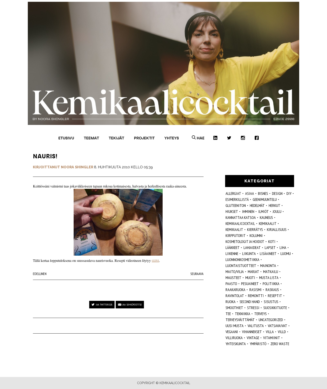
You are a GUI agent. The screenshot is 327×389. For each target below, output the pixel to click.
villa (270, 331)
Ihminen (248, 211)
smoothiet (234, 307)
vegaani (232, 331)
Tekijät (116, 138)
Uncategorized (271, 319)
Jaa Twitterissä (104, 304)
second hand (250, 301)
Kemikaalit (268, 223)
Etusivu (66, 138)
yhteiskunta (236, 343)
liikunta (249, 253)
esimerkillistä (237, 199)
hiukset (232, 211)
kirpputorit (236, 235)
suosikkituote (275, 307)
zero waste (279, 343)
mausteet (233, 277)
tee (228, 313)
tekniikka (242, 313)
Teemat (91, 138)
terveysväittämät (240, 319)
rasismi (255, 289)
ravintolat (235, 295)
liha (283, 247)
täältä (155, 260)
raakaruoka (235, 289)
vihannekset (252, 331)
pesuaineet (250, 283)
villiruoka (234, 337)
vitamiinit (271, 337)
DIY (289, 193)
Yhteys (171, 138)
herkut (274, 205)
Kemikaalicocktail (240, 223)
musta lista (269, 277)
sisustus (271, 301)
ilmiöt (263, 211)
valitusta (256, 325)
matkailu (270, 271)
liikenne (232, 253)
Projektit (144, 138)
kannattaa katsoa (241, 217)
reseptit (275, 295)
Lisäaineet (268, 253)
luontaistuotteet (241, 265)
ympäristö (258, 343)
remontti (256, 295)
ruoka (231, 301)
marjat (253, 271)
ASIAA (249, 193)
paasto (231, 283)
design (277, 193)
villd (282, 331)
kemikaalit (234, 229)
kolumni (256, 235)
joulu (277, 211)
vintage (253, 337)
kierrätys (255, 229)
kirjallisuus (277, 229)
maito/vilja (235, 271)
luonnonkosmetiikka (242, 259)
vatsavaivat (277, 325)
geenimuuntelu (265, 199)
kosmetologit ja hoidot (245, 241)
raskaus (272, 289)
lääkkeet (233, 247)
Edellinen (39, 273)
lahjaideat (252, 247)
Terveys (260, 313)
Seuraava (197, 273)
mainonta (268, 265)
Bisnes (263, 193)
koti (271, 241)
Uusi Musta (235, 325)
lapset (270, 247)
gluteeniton (236, 205)
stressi (253, 307)
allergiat (233, 193)
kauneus (266, 217)
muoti (250, 277)
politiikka (271, 283)
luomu (286, 253)
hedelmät (257, 205)
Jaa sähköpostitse (132, 304)
